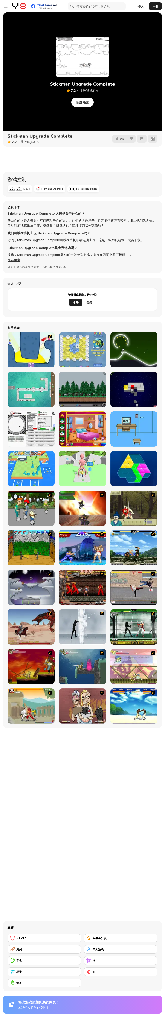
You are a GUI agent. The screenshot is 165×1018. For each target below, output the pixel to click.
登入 (141, 6)
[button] (14, 260)
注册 (155, 6)
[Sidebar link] (5, 6)
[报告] (142, 139)
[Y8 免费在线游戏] (19, 6)
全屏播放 (82, 102)
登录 (89, 302)
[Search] (71, 6)
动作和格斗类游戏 (28, 267)
